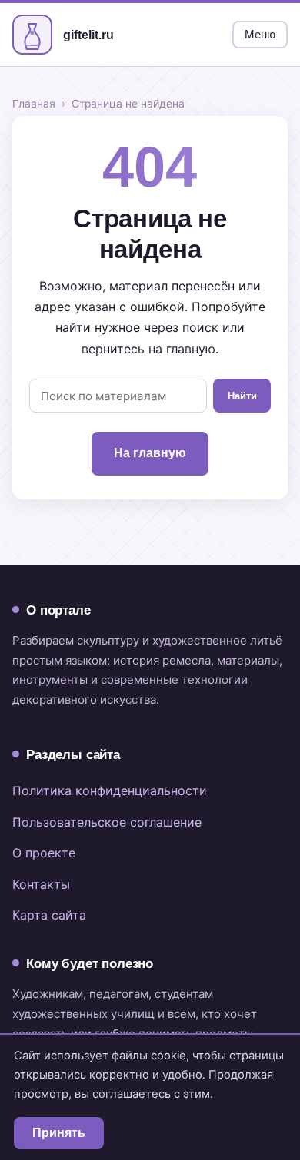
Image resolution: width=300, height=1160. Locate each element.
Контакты (41, 884)
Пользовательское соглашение (107, 822)
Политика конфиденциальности (109, 790)
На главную (150, 452)
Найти (242, 396)
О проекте (43, 852)
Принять (58, 1132)
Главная (33, 104)
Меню (260, 34)
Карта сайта (49, 915)
